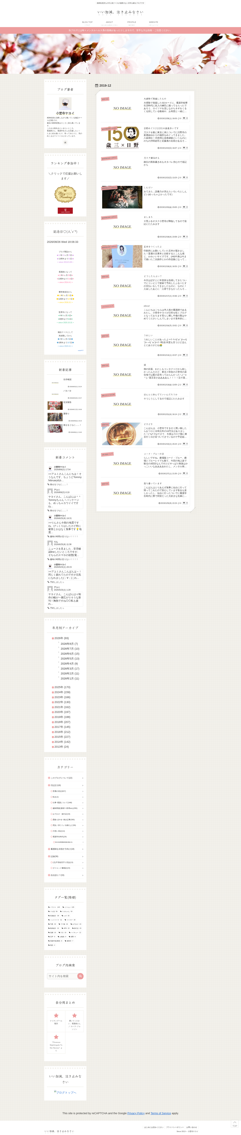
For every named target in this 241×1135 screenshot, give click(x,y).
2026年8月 (67, 643)
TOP (234, 1126)
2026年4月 (67, 663)
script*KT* (81, 350)
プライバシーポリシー (175, 1127)
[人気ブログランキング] (65, 194)
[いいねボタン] (184, 118)
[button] (80, 976)
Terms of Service (161, 1113)
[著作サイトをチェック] (65, 142)
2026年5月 (67, 658)
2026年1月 (67, 678)
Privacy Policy (136, 1113)
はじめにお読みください (154, 1127)
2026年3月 (67, 668)
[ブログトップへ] (65, 1092)
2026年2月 (67, 673)
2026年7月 (67, 648)
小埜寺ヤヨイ (65, 113)
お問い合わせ (191, 1127)
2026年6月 (67, 653)
